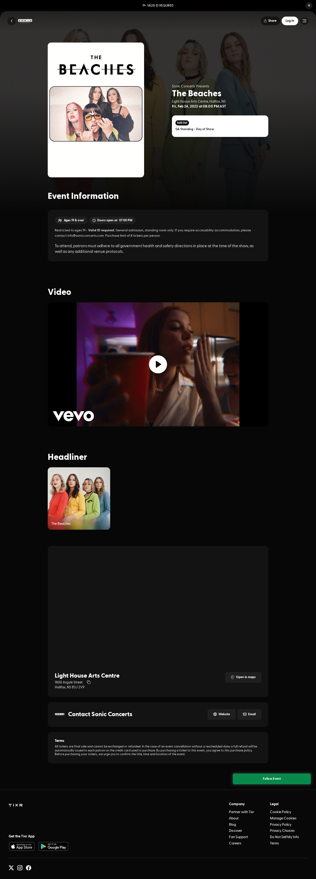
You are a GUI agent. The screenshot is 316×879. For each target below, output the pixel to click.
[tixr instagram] (19, 867)
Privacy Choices (282, 831)
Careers (235, 843)
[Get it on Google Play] (53, 846)
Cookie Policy (280, 812)
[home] (15, 805)
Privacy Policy (280, 824)
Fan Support (238, 837)
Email (252, 714)
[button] (308, 5)
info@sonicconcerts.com (85, 235)
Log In (290, 20)
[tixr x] (11, 867)
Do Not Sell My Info (284, 837)
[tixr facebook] (28, 867)
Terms (274, 843)
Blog (232, 824)
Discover (235, 831)
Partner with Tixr (241, 812)
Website (224, 714)
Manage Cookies (283, 818)
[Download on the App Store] (22, 846)
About (234, 818)
